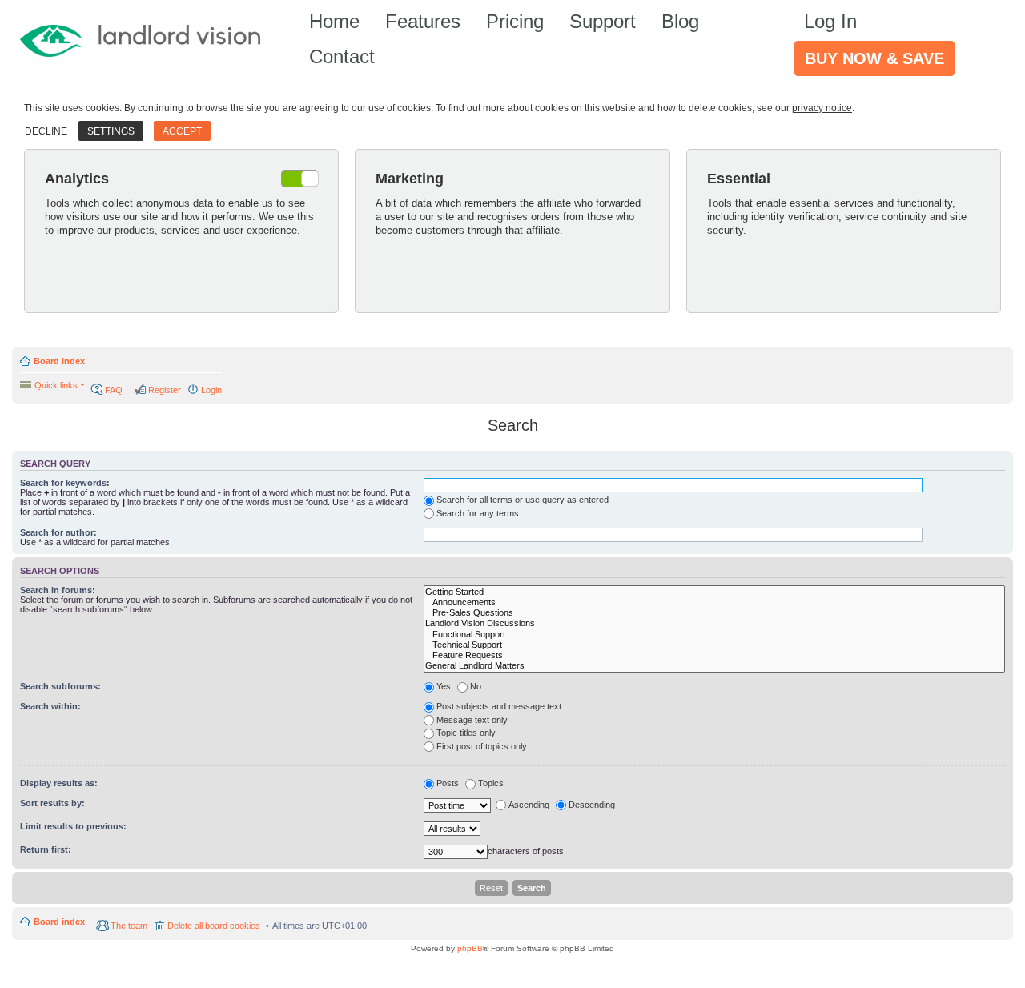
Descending (592, 804)
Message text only (472, 720)
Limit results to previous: (73, 826)
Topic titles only (466, 732)
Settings (111, 131)
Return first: (45, 849)
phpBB (470, 948)
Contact (342, 56)
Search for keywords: (65, 483)
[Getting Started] (714, 592)
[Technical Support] (714, 645)
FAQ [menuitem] (114, 390)
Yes (443, 686)
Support (602, 21)
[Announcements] (714, 602)
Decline (46, 131)
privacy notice (822, 108)
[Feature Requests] (714, 655)
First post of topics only (481, 746)
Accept (182, 131)
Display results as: (59, 783)
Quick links (56, 385)
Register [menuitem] (164, 390)
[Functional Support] (714, 634)
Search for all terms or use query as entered (522, 499)
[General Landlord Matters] (714, 666)
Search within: (50, 706)
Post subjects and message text (498, 706)
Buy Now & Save (874, 58)
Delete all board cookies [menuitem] (213, 925)
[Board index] (147, 39)
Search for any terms (477, 513)
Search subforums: (60, 686)
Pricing (515, 21)
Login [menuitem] (211, 390)
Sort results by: (52, 803)
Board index (59, 361)
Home (334, 21)
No (475, 686)
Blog (680, 21)
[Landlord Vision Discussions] (714, 623)
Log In (830, 21)
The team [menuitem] (129, 925)
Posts (447, 783)
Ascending (528, 804)
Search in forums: (57, 590)
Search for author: (58, 532)
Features (422, 21)
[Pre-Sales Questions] (714, 613)
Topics (491, 783)
